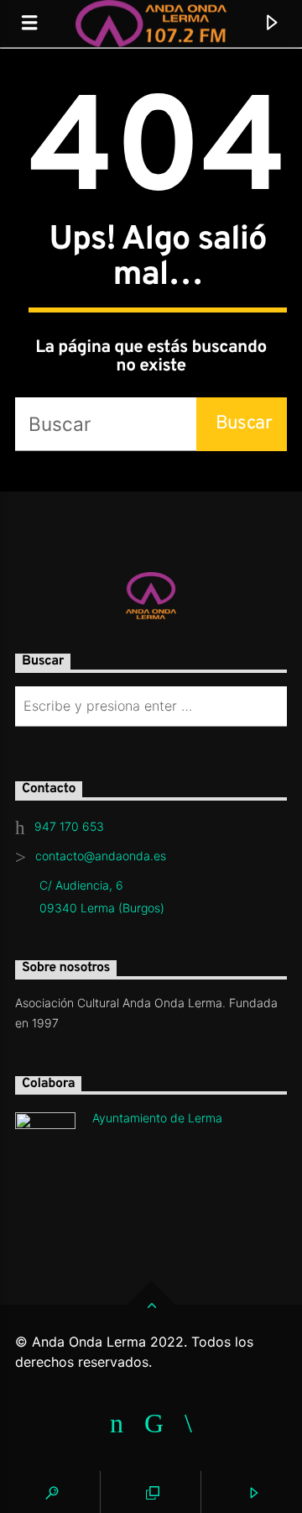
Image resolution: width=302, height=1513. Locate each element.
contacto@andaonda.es (100, 855)
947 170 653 (69, 826)
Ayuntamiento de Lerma (157, 1118)
